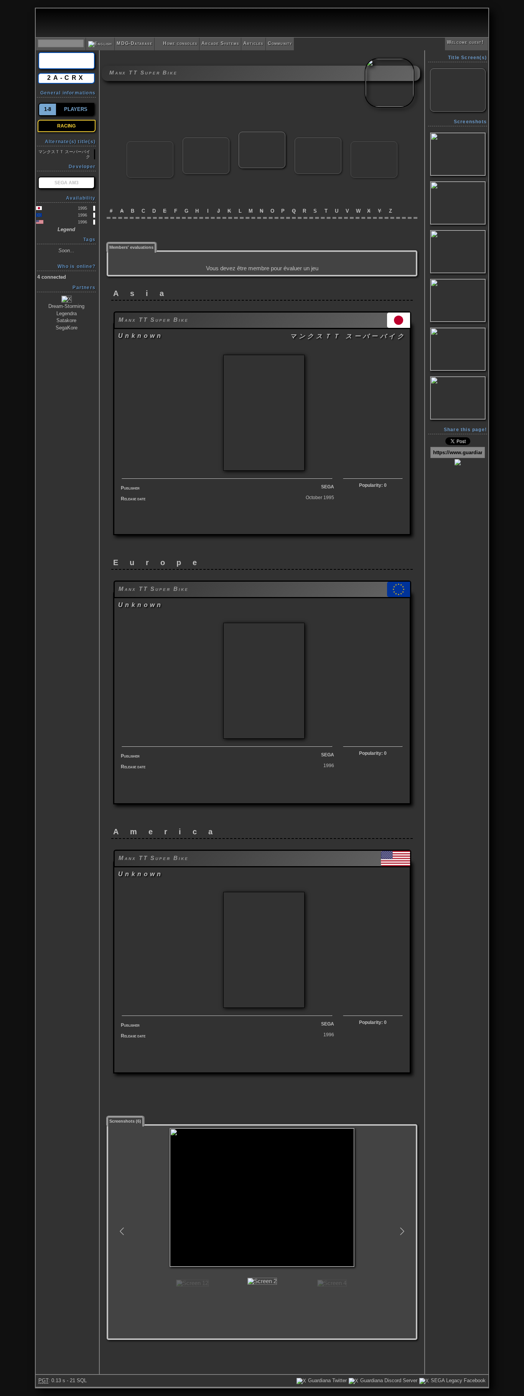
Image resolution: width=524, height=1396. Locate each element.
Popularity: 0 (373, 485)
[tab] (131, 246)
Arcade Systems (220, 43)
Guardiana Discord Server (388, 1380)
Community (280, 43)
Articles (253, 43)
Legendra (66, 313)
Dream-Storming (66, 306)
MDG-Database (134, 43)
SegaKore (66, 328)
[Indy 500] (150, 144)
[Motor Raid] (318, 141)
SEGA (327, 487)
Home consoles (177, 43)
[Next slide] (401, 1231)
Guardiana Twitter (326, 1380)
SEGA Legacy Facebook (457, 1380)
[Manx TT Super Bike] (262, 135)
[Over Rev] (374, 144)
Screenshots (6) (125, 1121)
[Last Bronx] (206, 141)
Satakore (66, 320)
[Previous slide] (122, 1231)
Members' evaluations (131, 247)
